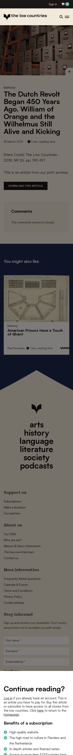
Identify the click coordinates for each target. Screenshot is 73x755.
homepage (11, 715)
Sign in (53, 4)
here (40, 710)
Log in (8, 698)
